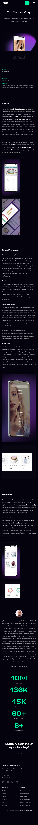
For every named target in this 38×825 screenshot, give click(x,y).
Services (4, 793)
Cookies (21, 810)
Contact (4, 805)
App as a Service (25, 805)
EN (27, 3)
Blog (3, 802)
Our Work (4, 790)
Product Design (24, 793)
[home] (5, 3)
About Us (4, 799)
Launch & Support (25, 802)
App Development (25, 799)
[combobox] (28, 3)
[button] (34, 3)
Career (4, 796)
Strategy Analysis (25, 790)
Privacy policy (29, 810)
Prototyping (23, 796)
